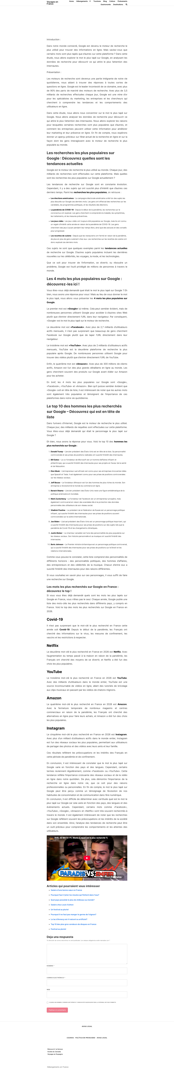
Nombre (50, 966)
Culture (112, 1)
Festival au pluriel (58, 929)
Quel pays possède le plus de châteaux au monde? (73, 900)
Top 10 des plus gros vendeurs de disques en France (73, 924)
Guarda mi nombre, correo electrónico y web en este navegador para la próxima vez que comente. (82, 1002)
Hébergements (82, 1)
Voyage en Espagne (55, 1054)
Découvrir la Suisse (55, 1049)
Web (48, 989)
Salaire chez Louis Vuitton (62, 905)
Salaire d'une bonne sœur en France (66, 890)
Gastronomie (106, 4)
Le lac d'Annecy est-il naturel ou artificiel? (69, 919)
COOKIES (70, 1038)
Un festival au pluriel (60, 909)
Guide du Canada (54, 1051)
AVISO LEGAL (87, 1026)
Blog (105, 1)
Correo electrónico (56, 977)
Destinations (118, 4)
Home (71, 1)
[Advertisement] (87, 21)
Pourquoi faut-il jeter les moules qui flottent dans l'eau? (75, 895)
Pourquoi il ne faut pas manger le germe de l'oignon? (73, 914)
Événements (122, 1)
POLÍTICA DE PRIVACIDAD (85, 1038)
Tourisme (97, 1)
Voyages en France (52, 3)
